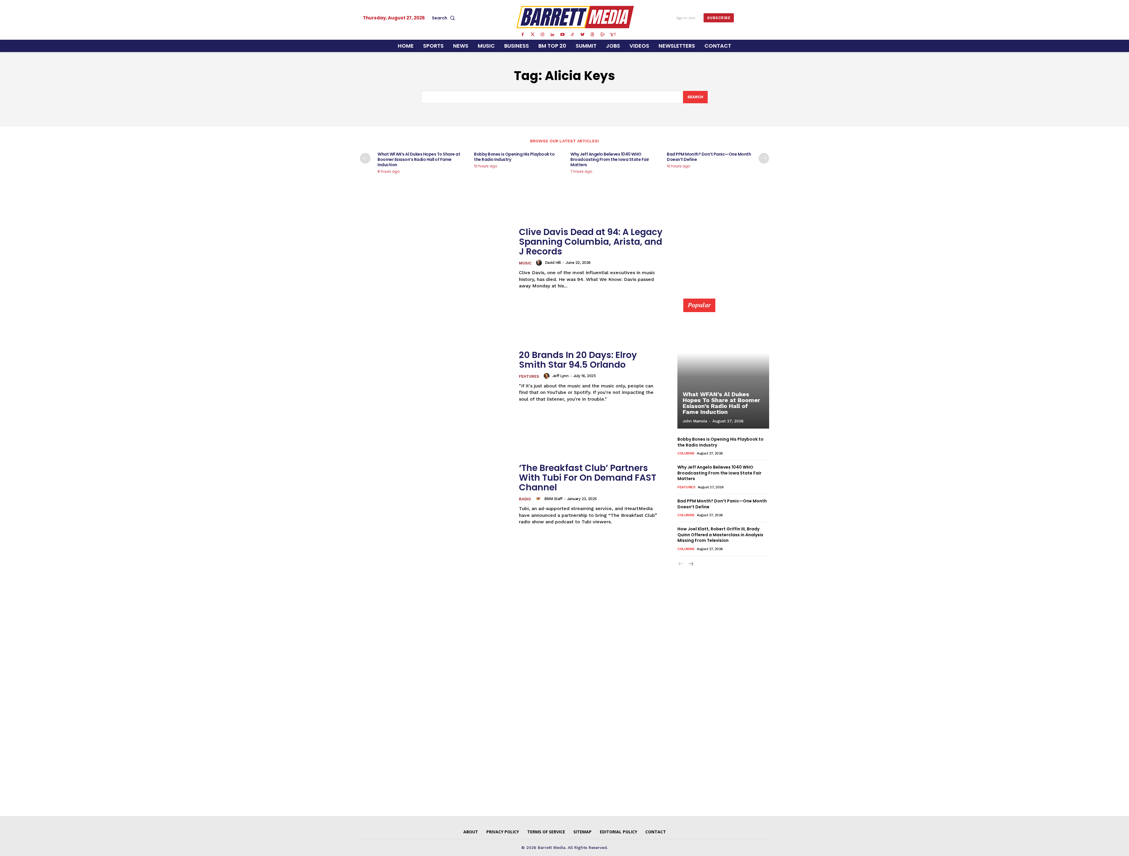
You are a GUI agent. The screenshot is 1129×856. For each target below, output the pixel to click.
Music (525, 263)
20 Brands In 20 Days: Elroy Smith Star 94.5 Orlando (578, 360)
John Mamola (695, 421)
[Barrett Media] (575, 17)
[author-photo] (540, 263)
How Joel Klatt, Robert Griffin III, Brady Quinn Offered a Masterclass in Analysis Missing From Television (720, 534)
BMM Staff (553, 499)
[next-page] (764, 158)
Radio (525, 499)
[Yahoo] (612, 35)
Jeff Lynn (560, 376)
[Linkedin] (552, 35)
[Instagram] (542, 35)
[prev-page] (365, 158)
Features (529, 376)
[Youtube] (562, 35)
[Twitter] (532, 35)
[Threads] (592, 35)
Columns (685, 453)
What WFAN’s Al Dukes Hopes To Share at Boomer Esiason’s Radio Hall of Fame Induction (419, 159)
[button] (444, 18)
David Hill (553, 262)
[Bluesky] (582, 35)
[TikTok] (572, 35)
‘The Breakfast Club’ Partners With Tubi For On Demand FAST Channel (587, 478)
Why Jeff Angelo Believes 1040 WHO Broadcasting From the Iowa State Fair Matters (609, 159)
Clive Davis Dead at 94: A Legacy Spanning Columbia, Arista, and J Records (590, 242)
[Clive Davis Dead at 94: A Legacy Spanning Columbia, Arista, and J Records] (436, 258)
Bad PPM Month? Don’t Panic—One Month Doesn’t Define (709, 156)
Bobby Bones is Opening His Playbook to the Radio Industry (514, 156)
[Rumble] (602, 35)
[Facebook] (522, 35)
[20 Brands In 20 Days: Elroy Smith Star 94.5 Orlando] (436, 376)
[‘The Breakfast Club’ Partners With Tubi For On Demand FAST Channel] (436, 494)
